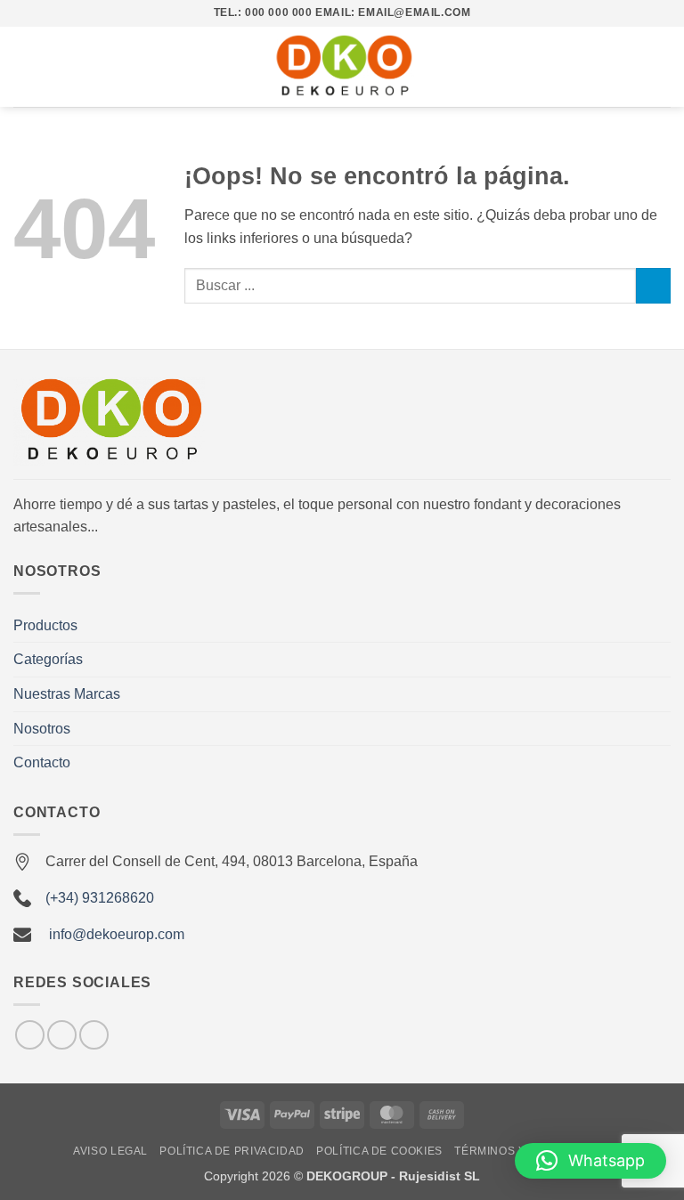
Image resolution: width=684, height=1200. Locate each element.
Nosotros (41, 728)
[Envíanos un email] (62, 1035)
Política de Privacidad (231, 1151)
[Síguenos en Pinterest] (94, 1035)
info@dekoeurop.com (116, 934)
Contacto (41, 762)
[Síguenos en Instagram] (30, 1035)
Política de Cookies (379, 1151)
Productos (45, 625)
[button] (24, 66)
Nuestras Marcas (66, 693)
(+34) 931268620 (99, 897)
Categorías (48, 659)
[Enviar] (653, 285)
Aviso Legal (110, 1151)
